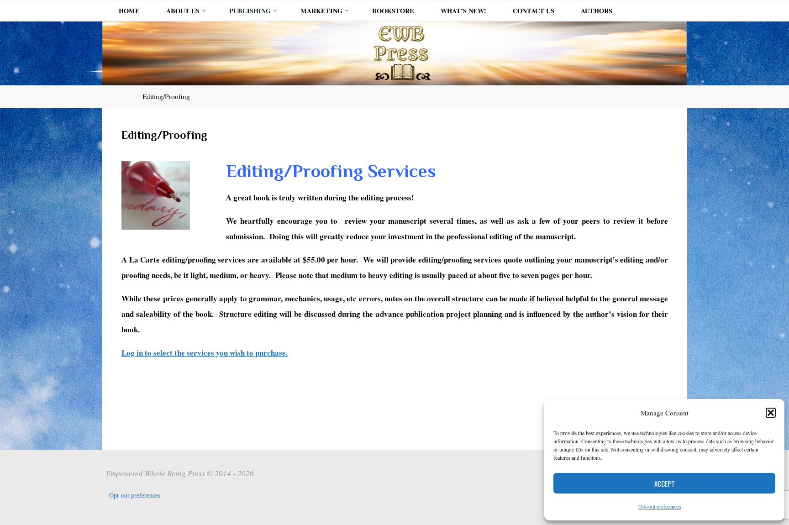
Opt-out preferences (659, 506)
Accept (664, 483)
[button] (770, 412)
